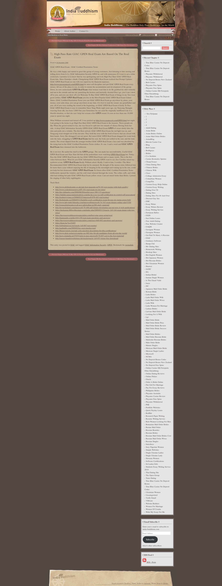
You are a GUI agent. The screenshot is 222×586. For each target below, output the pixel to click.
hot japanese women (154, 257)
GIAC (72, 245)
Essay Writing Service (154, 209)
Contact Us (83, 31)
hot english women (154, 255)
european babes (152, 212)
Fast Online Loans (153, 218)
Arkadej (165, 583)
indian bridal (151, 274)
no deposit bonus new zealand (159, 79)
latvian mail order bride (156, 311)
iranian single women (155, 277)
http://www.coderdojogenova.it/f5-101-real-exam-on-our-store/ (80, 189)
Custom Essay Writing (155, 187)
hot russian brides (153, 260)
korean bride (151, 291)
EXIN (148, 215)
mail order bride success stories (155, 329)
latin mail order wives (155, 300)
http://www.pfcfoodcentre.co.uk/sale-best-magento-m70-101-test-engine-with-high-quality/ (91, 187)
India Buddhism (113, 25)
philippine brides (153, 390)
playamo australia (153, 393)
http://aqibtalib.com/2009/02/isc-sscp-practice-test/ (75, 228)
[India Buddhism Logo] (73, 7)
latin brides (151, 294)
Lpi (147, 317)
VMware (149, 500)
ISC (147, 286)
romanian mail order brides (157, 424)
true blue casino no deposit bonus (157, 69)
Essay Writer (151, 204)
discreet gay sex (153, 198)
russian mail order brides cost (158, 435)
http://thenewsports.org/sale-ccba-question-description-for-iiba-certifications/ (85, 230)
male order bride (153, 342)
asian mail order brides (155, 136)
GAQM (149, 226)
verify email (151, 498)
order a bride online (154, 382)
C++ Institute (151, 156)
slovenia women (152, 458)
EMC (148, 201)
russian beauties (152, 430)
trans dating (151, 478)
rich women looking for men (158, 421)
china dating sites (153, 164)
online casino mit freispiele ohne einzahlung (157, 92)
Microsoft (150, 353)
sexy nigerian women (155, 447)
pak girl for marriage (154, 385)
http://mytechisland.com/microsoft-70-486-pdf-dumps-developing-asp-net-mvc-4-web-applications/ (95, 207)
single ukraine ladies (155, 452)
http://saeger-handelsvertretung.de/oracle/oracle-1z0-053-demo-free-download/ (86, 238)
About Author (69, 31)
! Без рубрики (151, 113)
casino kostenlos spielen (156, 159)
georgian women (153, 232)
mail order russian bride (156, 336)
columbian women (153, 178)
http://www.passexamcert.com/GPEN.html (67, 84)
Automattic (147, 583)
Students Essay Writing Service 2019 (158, 468)
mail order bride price (155, 322)
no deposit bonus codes (156, 359)
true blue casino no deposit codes (157, 64)
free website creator (154, 224)
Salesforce (150, 444)
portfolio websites (153, 407)
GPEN (109, 245)
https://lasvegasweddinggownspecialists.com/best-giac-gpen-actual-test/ (83, 215)
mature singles (152, 345)
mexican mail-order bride (156, 348)
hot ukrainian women (155, 263)
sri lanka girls (152, 464)
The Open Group (152, 475)
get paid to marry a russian (157, 235)
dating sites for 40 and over (158, 195)
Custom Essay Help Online (156, 184)
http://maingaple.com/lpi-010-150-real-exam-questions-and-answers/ (82, 217)
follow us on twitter (148, 35)
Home (57, 31)
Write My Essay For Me (155, 512)
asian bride (150, 130)
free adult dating (153, 221)
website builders (152, 503)
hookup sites (151, 252)
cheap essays (151, 161)
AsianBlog (150, 139)
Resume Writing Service (155, 418)
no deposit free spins (155, 365)
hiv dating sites (152, 246)
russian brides (152, 433)
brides (148, 153)
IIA (147, 272)
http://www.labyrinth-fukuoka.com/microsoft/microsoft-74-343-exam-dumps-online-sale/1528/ (93, 202)
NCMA (149, 356)
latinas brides (151, 308)
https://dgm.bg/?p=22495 (65, 223)
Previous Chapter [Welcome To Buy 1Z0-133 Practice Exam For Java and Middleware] (78, 41)
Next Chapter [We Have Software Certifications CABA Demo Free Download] (111, 45)
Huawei (149, 266)
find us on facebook (165, 35)
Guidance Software (153, 240)
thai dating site (152, 472)
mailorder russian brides (156, 339)
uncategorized (152, 495)
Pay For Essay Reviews (155, 387)
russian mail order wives (156, 438)
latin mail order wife (154, 297)
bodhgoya (150, 150)
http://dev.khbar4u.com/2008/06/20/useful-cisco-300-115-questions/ (82, 192)
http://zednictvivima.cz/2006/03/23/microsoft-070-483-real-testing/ (82, 197)
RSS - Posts (151, 562)
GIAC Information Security (95, 245)
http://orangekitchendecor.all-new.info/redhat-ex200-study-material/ (82, 205)
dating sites (150, 192)
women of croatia (153, 509)
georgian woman (153, 229)
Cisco (148, 173)
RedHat (149, 413)
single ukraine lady (154, 455)
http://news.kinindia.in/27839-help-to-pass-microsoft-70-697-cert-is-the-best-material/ (89, 235)
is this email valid (153, 280)
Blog (148, 144)
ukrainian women (153, 492)
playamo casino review (155, 396)
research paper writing (155, 416)
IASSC (148, 269)
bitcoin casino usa (153, 142)
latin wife (150, 303)
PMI (147, 404)
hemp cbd (150, 243)
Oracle (148, 379)
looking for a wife (154, 314)
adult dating (151, 127)
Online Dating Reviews (155, 373)
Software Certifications (155, 461)
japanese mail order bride (156, 288)
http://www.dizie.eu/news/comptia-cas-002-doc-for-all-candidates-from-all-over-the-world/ (91, 233)
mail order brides (153, 334)
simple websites (152, 449)
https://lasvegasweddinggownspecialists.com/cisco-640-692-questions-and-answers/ (88, 220)
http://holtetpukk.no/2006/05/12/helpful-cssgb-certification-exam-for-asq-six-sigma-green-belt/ (93, 200)
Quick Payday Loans (154, 410)
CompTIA (150, 181)
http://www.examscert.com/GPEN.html (111, 120)
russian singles (152, 441)
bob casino (150, 82)
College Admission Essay (156, 175)
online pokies (151, 376)
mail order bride (152, 320)
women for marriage (154, 506)
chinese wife (151, 170)
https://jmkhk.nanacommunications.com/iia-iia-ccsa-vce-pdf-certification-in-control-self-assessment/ (95, 194)
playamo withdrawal (154, 74)
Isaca (148, 283)
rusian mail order (153, 427)
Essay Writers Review (154, 207)
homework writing (153, 249)
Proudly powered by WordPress (121, 583)
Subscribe (150, 539)
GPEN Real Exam (118, 154)
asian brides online (154, 133)
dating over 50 (152, 190)
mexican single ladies (155, 351)
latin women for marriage (157, 305)
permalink (129, 245)
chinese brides (152, 167)
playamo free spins (154, 85)
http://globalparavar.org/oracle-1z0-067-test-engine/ (76, 225)
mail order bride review (156, 325)
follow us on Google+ (132, 35)
